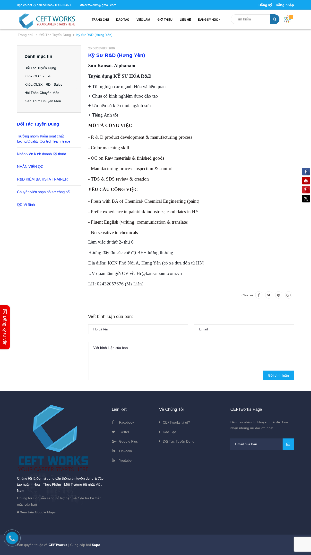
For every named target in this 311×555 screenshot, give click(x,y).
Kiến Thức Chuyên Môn (43, 101)
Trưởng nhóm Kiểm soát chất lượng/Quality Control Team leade (43, 138)
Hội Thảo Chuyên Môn (42, 93)
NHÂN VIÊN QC (30, 166)
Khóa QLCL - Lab (38, 76)
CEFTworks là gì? (176, 422)
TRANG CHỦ (100, 19)
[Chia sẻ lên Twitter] (268, 295)
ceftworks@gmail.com (100, 5)
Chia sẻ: (248, 295)
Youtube (125, 460)
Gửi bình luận (278, 375)
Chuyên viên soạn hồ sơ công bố (43, 192)
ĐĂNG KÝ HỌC (208, 19)
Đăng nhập (285, 5)
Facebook (126, 422)
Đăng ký (265, 5)
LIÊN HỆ (185, 19)
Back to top (258, 546)
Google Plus (128, 441)
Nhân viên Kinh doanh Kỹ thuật (41, 154)
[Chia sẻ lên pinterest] (278, 295)
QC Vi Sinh (26, 204)
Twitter (124, 432)
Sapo (96, 545)
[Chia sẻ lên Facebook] (258, 295)
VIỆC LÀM (143, 19)
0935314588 (63, 5)
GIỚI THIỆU (165, 19)
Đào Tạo (169, 432)
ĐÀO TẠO (122, 19)
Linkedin (125, 451)
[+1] (288, 295)
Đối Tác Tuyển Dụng (40, 68)
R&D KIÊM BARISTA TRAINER (42, 179)
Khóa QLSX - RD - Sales (43, 84)
